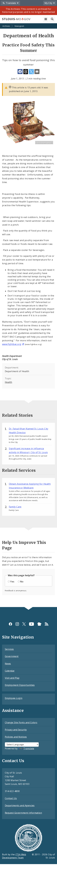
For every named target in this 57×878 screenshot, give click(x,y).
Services (9, 649)
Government (12, 656)
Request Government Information (23, 812)
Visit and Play (12, 677)
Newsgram (19, 26)
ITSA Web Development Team (14, 856)
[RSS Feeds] (46, 624)
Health (8, 382)
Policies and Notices (16, 736)
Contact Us (11, 798)
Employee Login (13, 698)
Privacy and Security (16, 729)
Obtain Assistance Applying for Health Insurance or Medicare (30, 485)
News (8, 663)
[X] (24, 624)
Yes (12, 581)
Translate (28, 748)
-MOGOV (16, 19)
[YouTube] (31, 624)
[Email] (36, 71)
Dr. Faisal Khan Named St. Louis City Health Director (28, 430)
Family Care (15, 506)
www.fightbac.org (11, 344)
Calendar (10, 670)
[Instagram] (17, 624)
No (21, 581)
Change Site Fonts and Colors (21, 722)
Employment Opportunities (20, 685)
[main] (28, 315)
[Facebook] (10, 624)
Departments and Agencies (20, 805)
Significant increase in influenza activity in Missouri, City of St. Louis (28, 450)
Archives (6, 26)
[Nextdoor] (39, 624)
